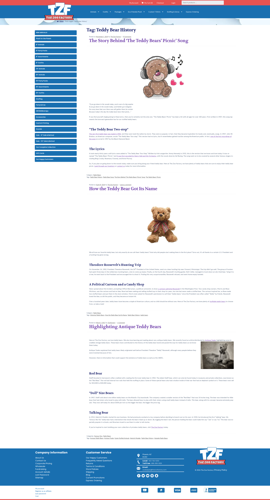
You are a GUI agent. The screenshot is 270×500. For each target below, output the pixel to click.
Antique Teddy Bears (96, 438)
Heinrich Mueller (135, 438)
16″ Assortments (42, 87)
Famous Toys (98, 436)
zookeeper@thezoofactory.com (154, 470)
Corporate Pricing (43, 463)
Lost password (40, 494)
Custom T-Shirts (154, 12)
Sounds (39, 129)
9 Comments (127, 37)
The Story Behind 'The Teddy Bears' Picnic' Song (129, 177)
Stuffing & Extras (173, 12)
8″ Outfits (40, 63)
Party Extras (40, 105)
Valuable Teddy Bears (161, 438)
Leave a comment (125, 185)
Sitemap (39, 477)
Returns (89, 463)
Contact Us (40, 460)
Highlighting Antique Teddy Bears (125, 327)
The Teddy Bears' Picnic (153, 177)
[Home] (59, 11)
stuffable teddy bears (217, 301)
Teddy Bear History (96, 177)
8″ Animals (40, 45)
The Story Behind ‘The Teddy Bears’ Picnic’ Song (138, 40)
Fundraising (40, 469)
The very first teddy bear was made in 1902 (105, 134)
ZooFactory (111, 323)
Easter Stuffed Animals (122, 438)
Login (173, 3)
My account (39, 488)
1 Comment (121, 323)
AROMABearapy (42, 111)
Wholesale (40, 466)
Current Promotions (95, 477)
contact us (121, 166)
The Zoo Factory (116, 37)
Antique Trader (210, 340)
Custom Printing (42, 123)
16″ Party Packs (42, 81)
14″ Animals (40, 69)
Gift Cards (40, 153)
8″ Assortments (42, 57)
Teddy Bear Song (108, 177)
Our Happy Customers (44, 159)
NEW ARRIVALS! (41, 32)
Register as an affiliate (43, 491)
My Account (133, 3)
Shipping (90, 472)
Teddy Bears (97, 175)
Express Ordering (192, 12)
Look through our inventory (104, 166)
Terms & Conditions (95, 466)
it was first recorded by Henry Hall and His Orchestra (136, 156)
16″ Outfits (40, 93)
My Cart (148, 3)
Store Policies (92, 469)
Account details (42, 472)
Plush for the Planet (43, 38)
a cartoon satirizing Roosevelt (169, 289)
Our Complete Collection (45, 147)
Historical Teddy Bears (97, 315)
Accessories (41, 117)
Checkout (160, 3)
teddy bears (144, 315)
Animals (93, 12)
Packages (118, 12)
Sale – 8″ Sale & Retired (45, 135)
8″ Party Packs (41, 51)
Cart (37, 496)
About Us (39, 457)
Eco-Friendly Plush (135, 12)
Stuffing (39, 99)
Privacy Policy (220, 470)
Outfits (105, 12)
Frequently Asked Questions (99, 460)
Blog (88, 474)
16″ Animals (40, 75)
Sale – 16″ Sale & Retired (45, 141)
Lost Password (42, 474)
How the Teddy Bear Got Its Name (123, 189)
